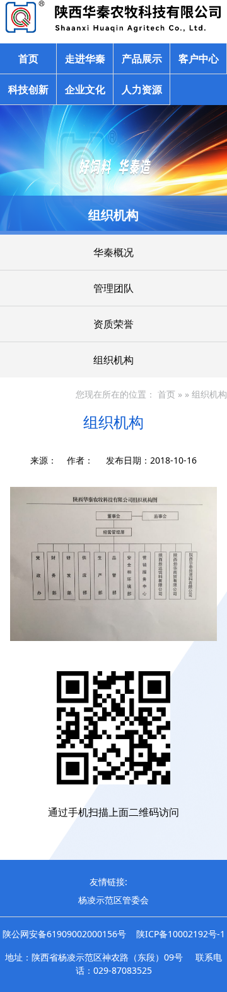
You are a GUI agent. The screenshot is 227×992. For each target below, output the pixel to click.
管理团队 (113, 288)
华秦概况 (113, 252)
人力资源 (142, 89)
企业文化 (85, 89)
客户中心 (198, 58)
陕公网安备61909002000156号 (64, 934)
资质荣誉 (113, 324)
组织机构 (113, 360)
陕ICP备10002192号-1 (180, 934)
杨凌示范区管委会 (113, 900)
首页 (28, 58)
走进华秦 (85, 58)
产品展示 (142, 58)
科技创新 (28, 89)
